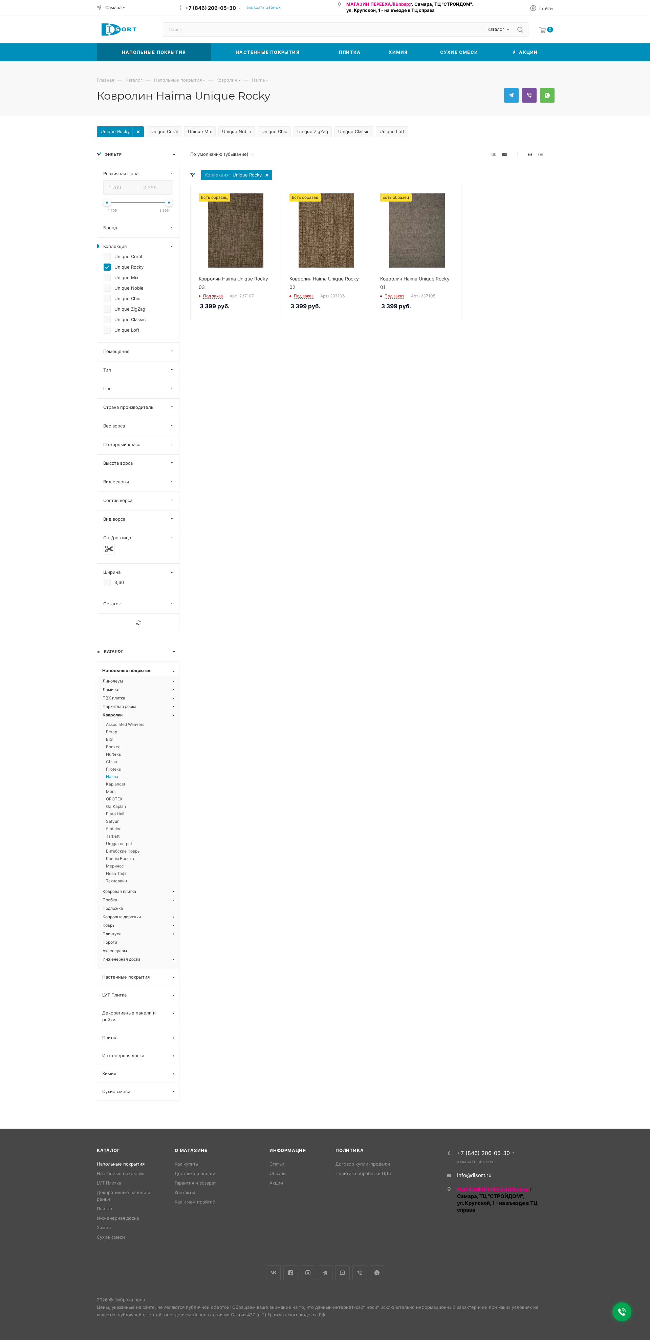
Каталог (108, 1150)
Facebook (290, 1272)
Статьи (276, 1164)
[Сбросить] (138, 622)
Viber (529, 95)
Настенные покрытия (120, 1173)
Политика (349, 1150)
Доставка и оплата (195, 1173)
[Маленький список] (494, 154)
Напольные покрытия (121, 1164)
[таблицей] (551, 154)
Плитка (104, 1208)
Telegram (511, 95)
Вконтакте (273, 1272)
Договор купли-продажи (362, 1164)
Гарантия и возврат (195, 1183)
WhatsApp (547, 95)
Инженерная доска (118, 1218)
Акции (276, 1183)
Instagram (308, 1272)
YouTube (342, 1272)
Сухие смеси (111, 1237)
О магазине (191, 1150)
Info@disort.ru (474, 1175)
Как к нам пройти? (195, 1202)
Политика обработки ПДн (363, 1173)
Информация (287, 1150)
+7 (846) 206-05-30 (210, 8)
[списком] (540, 154)
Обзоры (277, 1173)
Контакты (185, 1192)
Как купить (186, 1164)
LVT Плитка (109, 1183)
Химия (104, 1227)
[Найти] (520, 29)
